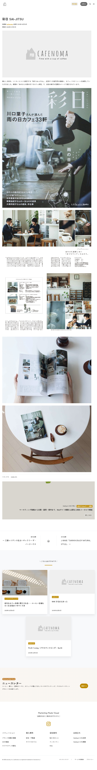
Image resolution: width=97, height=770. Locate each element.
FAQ (51, 746)
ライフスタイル (31, 742)
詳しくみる (88, 515)
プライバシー (90, 759)
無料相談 (74, 4)
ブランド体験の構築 (9, 738)
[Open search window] (90, 4)
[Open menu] (94, 4)
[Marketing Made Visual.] (48, 540)
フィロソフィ (54, 742)
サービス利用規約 (79, 759)
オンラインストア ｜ (65, 759)
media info (14, 477)
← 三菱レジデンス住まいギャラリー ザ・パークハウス (19, 542)
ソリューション (8, 733)
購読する (84, 686)
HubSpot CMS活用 (79, 738)
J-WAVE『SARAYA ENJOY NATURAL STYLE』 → (76, 542)
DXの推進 (5, 742)
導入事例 (29, 733)
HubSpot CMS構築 (79, 742)
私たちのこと (54, 738)
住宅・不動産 (30, 738)
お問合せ (83, 4)
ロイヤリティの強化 (9, 746)
